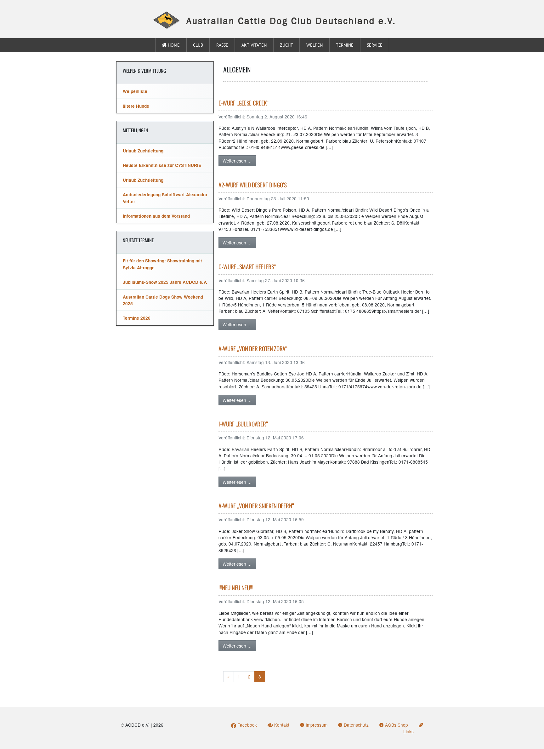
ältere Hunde (136, 106)
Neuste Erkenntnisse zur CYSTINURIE (162, 165)
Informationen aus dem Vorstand (156, 216)
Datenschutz (356, 725)
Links (408, 731)
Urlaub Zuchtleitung (143, 151)
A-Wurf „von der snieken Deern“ (256, 505)
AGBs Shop (396, 725)
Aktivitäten (254, 45)
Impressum (315, 725)
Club (198, 45)
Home (173, 45)
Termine (345, 45)
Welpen (314, 45)
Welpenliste (135, 91)
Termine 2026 (136, 318)
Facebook (246, 725)
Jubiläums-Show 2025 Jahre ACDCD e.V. (165, 282)
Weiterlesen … (237, 160)
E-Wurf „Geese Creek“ (243, 102)
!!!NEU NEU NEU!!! (235, 587)
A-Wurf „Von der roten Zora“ (252, 348)
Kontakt (281, 725)
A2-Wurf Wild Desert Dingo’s (252, 184)
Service (374, 45)
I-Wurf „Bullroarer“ (243, 423)
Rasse (222, 45)
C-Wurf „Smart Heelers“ (247, 266)
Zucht (286, 45)
